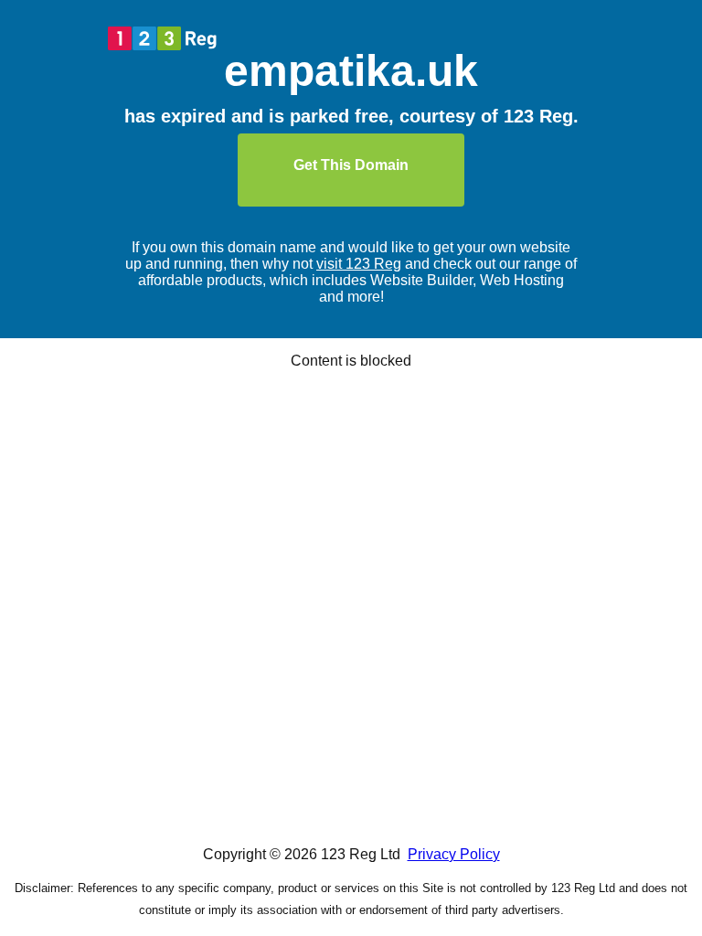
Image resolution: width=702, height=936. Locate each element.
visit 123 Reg (358, 263)
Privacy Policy (454, 854)
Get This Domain (351, 165)
